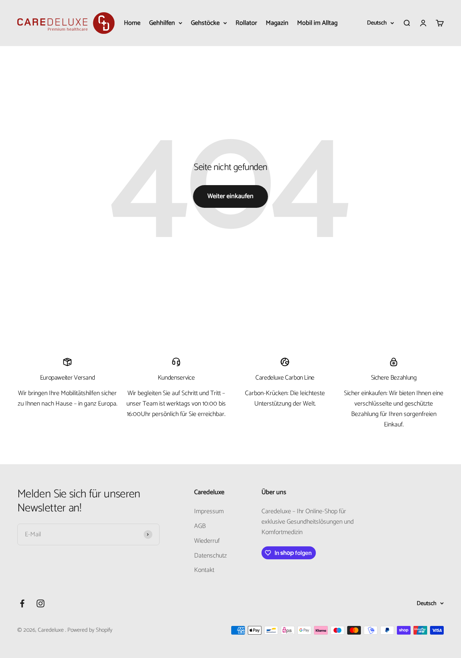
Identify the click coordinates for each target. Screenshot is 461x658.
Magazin (277, 23)
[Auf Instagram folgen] (40, 603)
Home (132, 23)
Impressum (209, 511)
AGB (200, 526)
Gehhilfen (162, 23)
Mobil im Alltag (317, 23)
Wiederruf (207, 541)
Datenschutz (210, 556)
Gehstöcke (205, 23)
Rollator (246, 23)
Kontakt (204, 570)
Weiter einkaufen (230, 196)
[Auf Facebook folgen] (22, 603)
